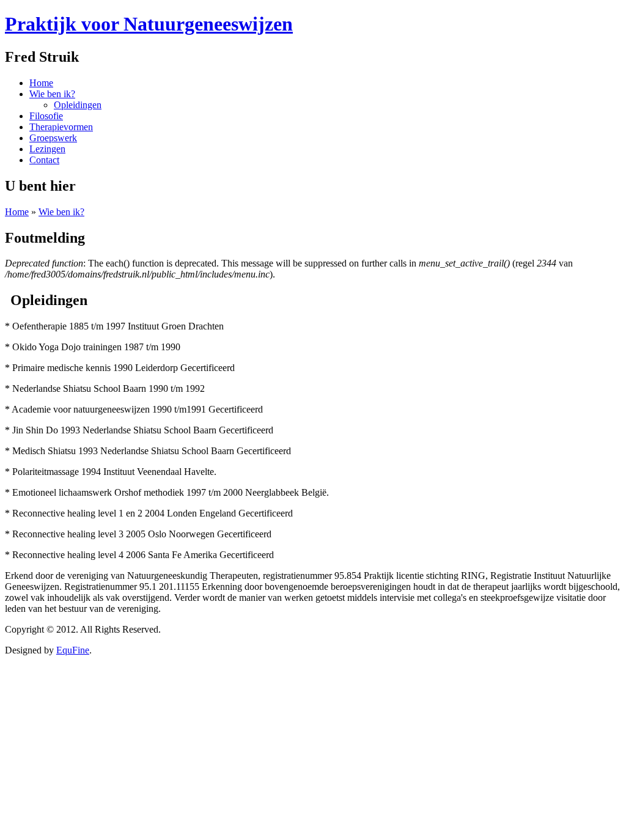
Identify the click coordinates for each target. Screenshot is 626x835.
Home (17, 212)
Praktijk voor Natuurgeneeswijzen (149, 24)
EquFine (72, 650)
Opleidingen (77, 105)
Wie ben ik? (61, 212)
